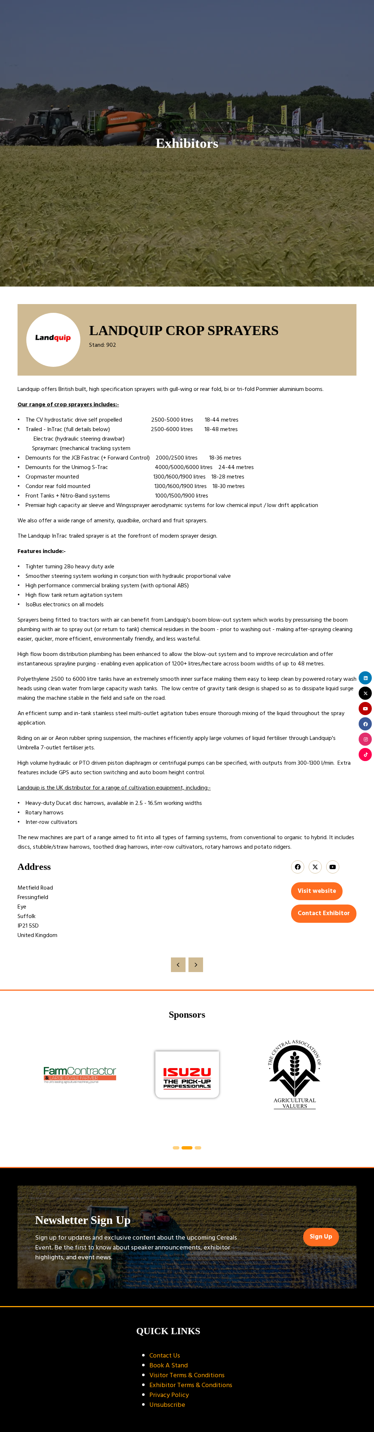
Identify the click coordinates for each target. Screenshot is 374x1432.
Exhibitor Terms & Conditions (190, 1385)
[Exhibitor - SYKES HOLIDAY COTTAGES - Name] (319, 1083)
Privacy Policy (169, 1395)
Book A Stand (168, 1365)
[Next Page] (195, 964)
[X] (365, 693)
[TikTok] (365, 754)
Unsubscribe (167, 1405)
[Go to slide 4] (198, 1147)
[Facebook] (365, 723)
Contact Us (164, 1355)
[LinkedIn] (365, 677)
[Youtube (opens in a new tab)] (332, 867)
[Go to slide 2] (176, 1147)
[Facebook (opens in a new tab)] (297, 867)
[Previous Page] (178, 964)
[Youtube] (365, 708)
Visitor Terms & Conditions (187, 1375)
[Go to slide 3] (187, 1147)
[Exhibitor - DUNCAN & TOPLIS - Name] (211, 1083)
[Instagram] (365, 739)
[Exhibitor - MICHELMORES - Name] (104, 1083)
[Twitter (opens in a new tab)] (315, 867)
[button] (317, 891)
